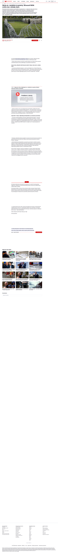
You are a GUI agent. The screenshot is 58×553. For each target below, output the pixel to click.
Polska (14, 1)
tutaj (18, 551)
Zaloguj (52, 1)
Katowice (30, 538)
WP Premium (23, 1)
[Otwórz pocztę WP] (46, 1)
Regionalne (32, 1)
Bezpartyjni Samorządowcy (46, 534)
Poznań (30, 532)
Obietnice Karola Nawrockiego (5, 533)
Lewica (43, 531)
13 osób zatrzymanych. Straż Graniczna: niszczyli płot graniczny (22, 228)
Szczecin (30, 531)
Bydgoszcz (30, 534)
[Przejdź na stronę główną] (6, 1)
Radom (30, 537)
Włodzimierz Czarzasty (18, 534)
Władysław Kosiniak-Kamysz (19, 535)
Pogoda (27, 1)
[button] (49, 1)
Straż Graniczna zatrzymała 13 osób (21, 58)
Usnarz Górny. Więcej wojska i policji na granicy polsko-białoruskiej (22, 230)
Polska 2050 (44, 533)
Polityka (37, 1)
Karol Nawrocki (17, 537)
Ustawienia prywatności (42, 545)
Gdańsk (30, 533)
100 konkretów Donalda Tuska (5, 534)
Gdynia (30, 536)
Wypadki (3, 531)
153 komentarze (35, 40)
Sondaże (3, 532)
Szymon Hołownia (18, 532)
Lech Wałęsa (17, 536)
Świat (18, 1)
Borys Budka (17, 533)
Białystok (30, 535)
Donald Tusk (17, 531)
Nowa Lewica (44, 532)
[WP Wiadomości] (9, 1)
